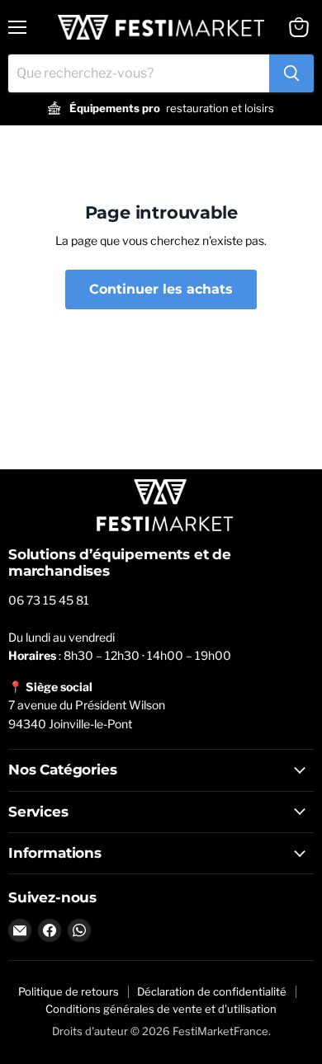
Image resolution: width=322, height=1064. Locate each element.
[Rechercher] (291, 73)
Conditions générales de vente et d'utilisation (161, 1008)
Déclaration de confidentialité (211, 991)
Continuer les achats (161, 289)
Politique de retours (68, 991)
